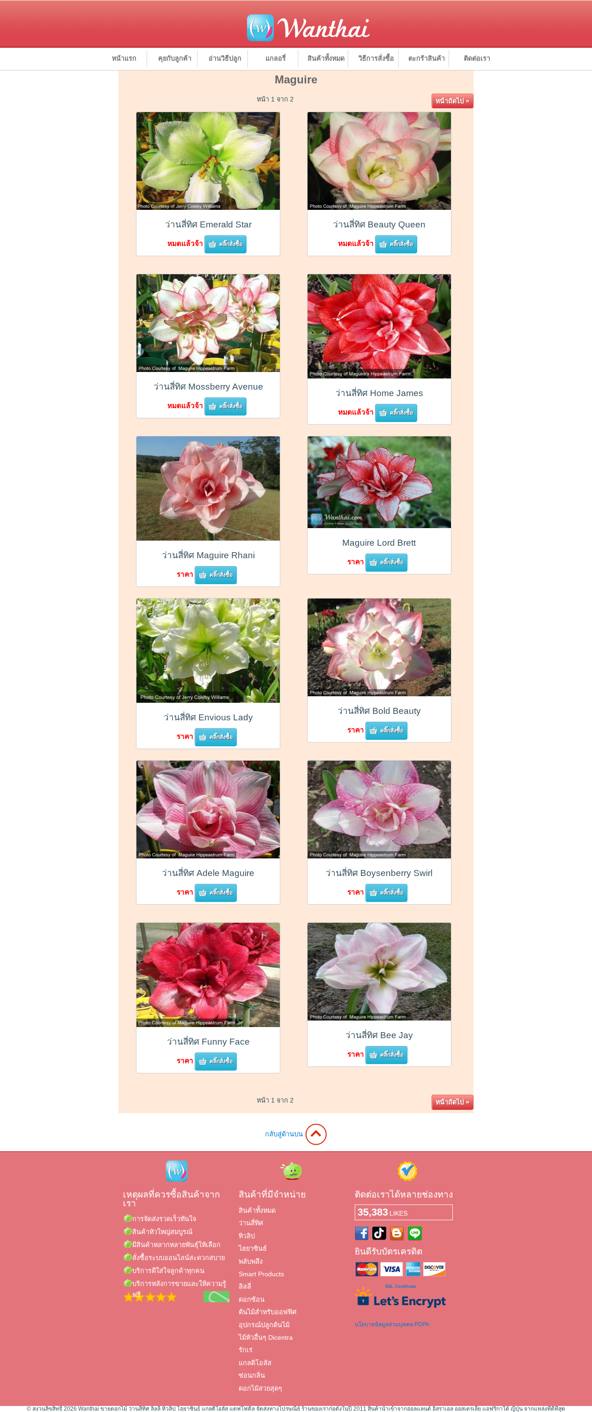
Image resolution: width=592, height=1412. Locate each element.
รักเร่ (246, 1350)
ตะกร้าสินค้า (426, 58)
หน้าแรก (124, 58)
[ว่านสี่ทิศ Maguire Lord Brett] (379, 526)
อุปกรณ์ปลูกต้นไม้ (264, 1325)
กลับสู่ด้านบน (285, 1134)
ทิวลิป (247, 1236)
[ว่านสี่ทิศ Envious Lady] (208, 700)
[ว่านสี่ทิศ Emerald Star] (208, 207)
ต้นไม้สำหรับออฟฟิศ (267, 1312)
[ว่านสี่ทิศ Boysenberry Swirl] (379, 856)
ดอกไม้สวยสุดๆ (260, 1388)
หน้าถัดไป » (452, 101)
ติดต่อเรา (477, 58)
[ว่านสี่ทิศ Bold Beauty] (379, 694)
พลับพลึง (251, 1261)
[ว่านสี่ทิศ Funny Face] (208, 1024)
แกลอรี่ (275, 58)
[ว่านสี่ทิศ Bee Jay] (379, 1018)
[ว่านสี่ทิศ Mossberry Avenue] (208, 369)
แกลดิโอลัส (255, 1363)
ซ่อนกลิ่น (252, 1375)
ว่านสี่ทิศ (251, 1223)
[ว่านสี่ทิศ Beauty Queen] (379, 207)
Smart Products (261, 1274)
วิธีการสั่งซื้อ (376, 58)
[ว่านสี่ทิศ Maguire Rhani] (208, 538)
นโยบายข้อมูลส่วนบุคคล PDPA (392, 1324)
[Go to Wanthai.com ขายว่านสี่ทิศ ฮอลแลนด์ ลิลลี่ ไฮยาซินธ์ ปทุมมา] (308, 40)
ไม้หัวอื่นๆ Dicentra (266, 1337)
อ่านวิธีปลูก (225, 58)
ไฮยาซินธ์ (253, 1248)
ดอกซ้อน (252, 1299)
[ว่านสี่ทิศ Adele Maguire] (208, 856)
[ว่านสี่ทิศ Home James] (379, 376)
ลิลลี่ (245, 1286)
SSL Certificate (400, 1286)
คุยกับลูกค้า (174, 58)
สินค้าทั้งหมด (326, 58)
